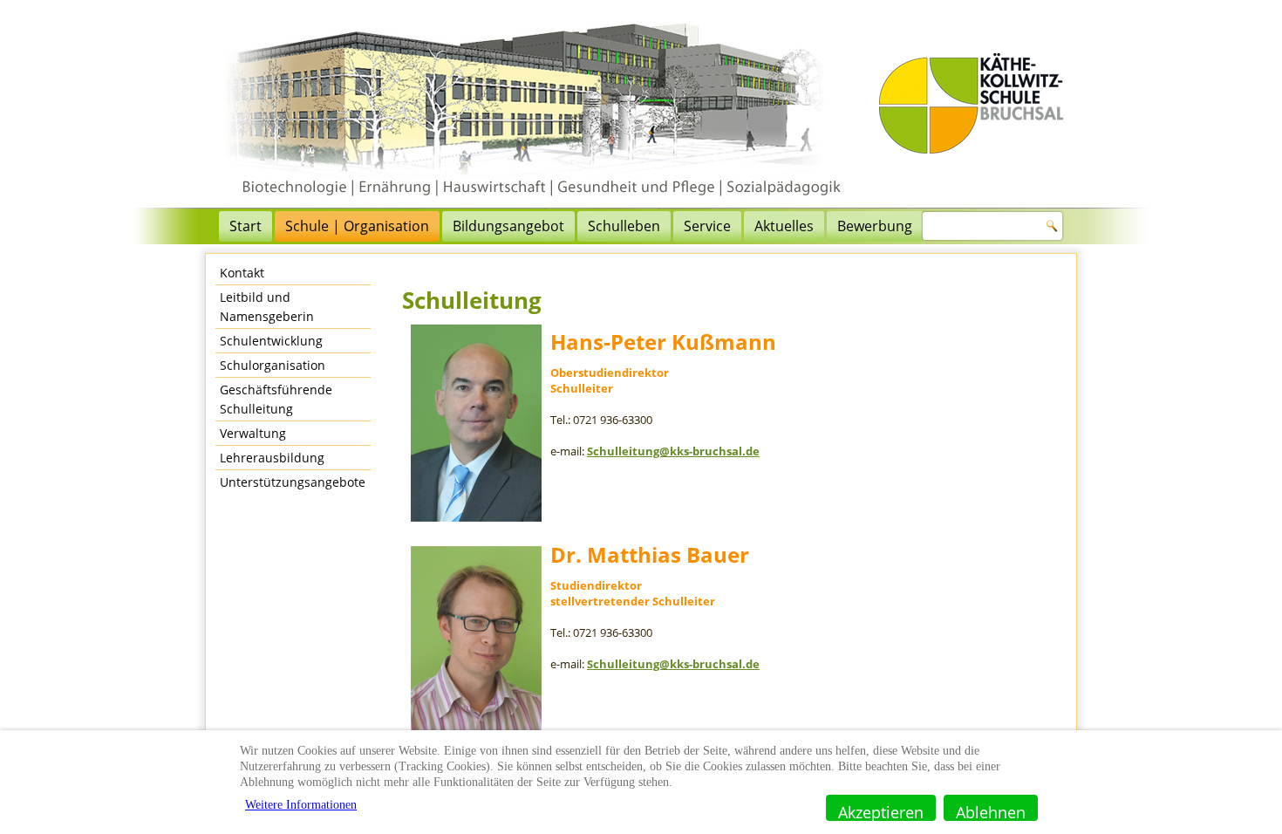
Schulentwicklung (271, 340)
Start (245, 226)
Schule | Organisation (357, 226)
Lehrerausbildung (272, 457)
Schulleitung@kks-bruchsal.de (673, 451)
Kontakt (242, 272)
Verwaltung (253, 433)
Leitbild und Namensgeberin (267, 307)
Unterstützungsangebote (292, 482)
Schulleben (624, 226)
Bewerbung (874, 226)
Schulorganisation (272, 365)
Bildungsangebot (508, 226)
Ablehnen (991, 811)
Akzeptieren (881, 811)
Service (707, 226)
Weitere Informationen (301, 804)
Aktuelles (784, 226)
